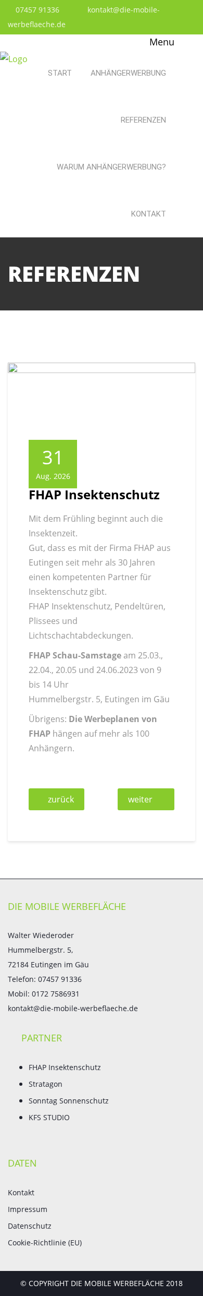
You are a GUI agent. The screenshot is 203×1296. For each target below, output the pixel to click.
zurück (61, 799)
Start (60, 73)
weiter (140, 799)
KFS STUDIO (49, 1117)
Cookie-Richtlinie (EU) (45, 1242)
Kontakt (148, 214)
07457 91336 (36, 10)
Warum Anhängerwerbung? (111, 167)
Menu (160, 41)
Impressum (27, 1209)
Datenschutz (30, 1226)
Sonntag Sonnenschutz (69, 1101)
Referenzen (143, 120)
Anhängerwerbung (128, 73)
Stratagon (45, 1084)
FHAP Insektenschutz (65, 1067)
